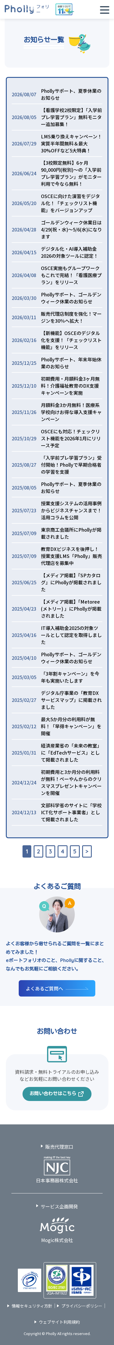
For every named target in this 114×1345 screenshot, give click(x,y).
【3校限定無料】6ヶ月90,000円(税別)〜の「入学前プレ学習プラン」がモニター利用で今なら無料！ (71, 173)
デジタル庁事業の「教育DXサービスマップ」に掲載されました (71, 699)
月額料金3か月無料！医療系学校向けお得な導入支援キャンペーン (71, 411)
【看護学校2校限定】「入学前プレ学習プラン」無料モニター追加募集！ (71, 117)
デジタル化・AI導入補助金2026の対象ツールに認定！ (69, 252)
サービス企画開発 (59, 1206)
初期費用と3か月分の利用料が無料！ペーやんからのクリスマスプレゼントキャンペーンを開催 (71, 782)
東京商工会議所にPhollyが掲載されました (71, 533)
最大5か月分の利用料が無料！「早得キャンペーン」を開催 (71, 726)
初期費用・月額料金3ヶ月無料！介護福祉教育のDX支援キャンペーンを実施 (70, 385)
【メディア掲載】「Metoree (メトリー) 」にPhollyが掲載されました (71, 608)
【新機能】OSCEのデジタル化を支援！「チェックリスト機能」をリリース (71, 340)
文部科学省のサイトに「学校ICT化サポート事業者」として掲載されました (71, 812)
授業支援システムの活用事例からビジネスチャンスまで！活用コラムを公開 (71, 510)
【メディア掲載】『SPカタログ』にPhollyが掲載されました (71, 582)
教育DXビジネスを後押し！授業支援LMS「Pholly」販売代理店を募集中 (71, 555)
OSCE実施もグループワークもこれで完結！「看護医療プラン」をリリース (71, 275)
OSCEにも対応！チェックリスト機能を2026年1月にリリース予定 (71, 438)
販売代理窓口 (59, 1146)
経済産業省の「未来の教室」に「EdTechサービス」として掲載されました (71, 752)
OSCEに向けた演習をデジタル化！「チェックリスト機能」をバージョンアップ (70, 203)
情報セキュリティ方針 (32, 1306)
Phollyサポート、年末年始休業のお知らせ (71, 363)
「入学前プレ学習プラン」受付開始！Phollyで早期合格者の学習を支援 (71, 464)
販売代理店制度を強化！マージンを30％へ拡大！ (71, 317)
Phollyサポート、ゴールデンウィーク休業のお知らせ (71, 298)
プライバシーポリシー (81, 1306)
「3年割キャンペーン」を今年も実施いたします (70, 677)
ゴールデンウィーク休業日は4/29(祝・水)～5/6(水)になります (71, 229)
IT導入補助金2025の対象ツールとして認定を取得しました (71, 634)
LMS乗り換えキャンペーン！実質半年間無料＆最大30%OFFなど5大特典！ (71, 143)
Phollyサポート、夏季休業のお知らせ (71, 94)
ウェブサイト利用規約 (59, 1322)
